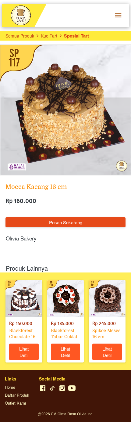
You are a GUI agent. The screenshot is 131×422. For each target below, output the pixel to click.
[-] (42, 388)
